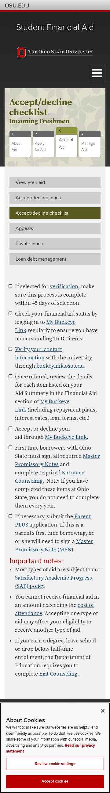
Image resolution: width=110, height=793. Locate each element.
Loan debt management (41, 259)
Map (75, 5)
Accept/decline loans (38, 198)
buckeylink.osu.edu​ (60, 366)
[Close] (102, 711)
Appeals (24, 228)
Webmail (92, 5)
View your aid (30, 182)
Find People (84, 5)
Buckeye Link (67, 5)
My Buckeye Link (66, 437)
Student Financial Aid (55, 27)
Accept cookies (55, 781)
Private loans (29, 244)
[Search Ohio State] (100, 5)
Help (59, 5)
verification (64, 286)
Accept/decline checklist (42, 213)
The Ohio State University (17, 5)
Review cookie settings (55, 763)
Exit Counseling (58, 673)
